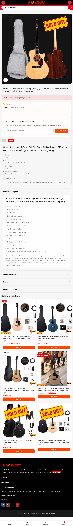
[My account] (70, 3)
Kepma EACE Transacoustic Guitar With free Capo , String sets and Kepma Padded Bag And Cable (53, 390)
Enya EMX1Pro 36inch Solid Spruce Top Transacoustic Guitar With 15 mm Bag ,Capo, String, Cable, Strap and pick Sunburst (54, 442)
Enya (4, 341)
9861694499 (11, 496)
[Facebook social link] (3, 505)
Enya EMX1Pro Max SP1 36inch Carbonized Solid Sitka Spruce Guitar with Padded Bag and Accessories (18, 338)
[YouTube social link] (17, 505)
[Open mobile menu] (3, 3)
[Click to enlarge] (5, 80)
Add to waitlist (61, 130)
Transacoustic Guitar (17, 108)
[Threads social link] (13, 505)
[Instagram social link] (8, 505)
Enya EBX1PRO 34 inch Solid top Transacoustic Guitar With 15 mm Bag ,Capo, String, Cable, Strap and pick (18, 390)
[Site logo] (36, 2)
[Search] (69, 7)
